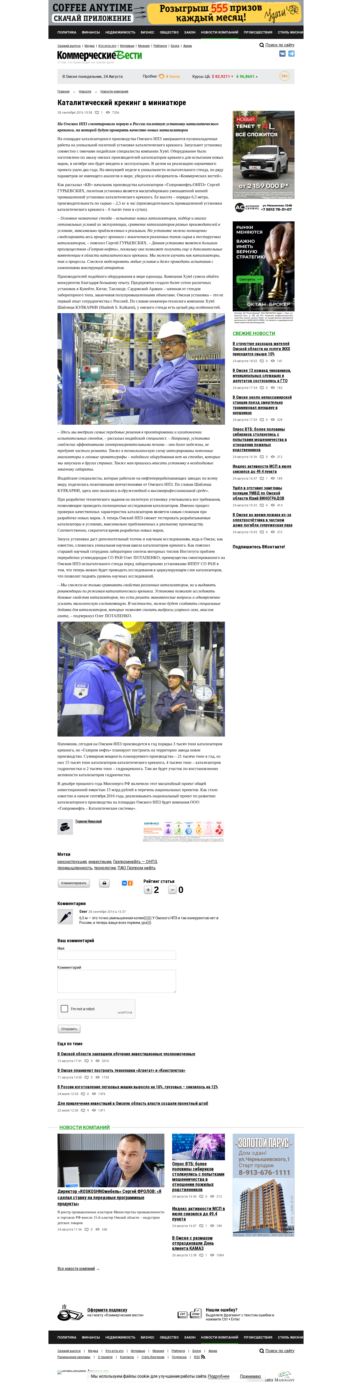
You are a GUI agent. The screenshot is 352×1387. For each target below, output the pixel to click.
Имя (60, 948)
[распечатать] (103, 886)
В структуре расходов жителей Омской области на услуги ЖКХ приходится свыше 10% (261, 348)
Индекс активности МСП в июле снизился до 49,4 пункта (262, 469)
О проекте (105, 1357)
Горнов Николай (89, 821)
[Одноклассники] (130, 883)
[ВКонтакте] (124, 883)
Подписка (179, 1357)
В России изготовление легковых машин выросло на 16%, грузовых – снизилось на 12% (137, 1086)
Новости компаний (85, 1127)
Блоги (175, 46)
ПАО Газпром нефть (137, 867)
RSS (197, 1357)
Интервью (127, 46)
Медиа (90, 46)
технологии (105, 867)
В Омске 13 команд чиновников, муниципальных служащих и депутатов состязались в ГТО (262, 375)
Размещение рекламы (73, 1357)
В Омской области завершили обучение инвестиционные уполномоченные (126, 1053)
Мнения (144, 46)
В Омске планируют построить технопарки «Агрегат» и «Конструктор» (121, 1070)
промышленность (74, 867)
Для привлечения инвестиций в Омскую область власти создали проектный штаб (132, 1103)
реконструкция (72, 861)
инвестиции (99, 861)
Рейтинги (160, 46)
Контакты (127, 1357)
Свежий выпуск (69, 46)
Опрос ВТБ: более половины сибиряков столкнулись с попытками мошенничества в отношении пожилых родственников (260, 439)
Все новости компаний (76, 1268)
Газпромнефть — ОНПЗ (135, 861)
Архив (187, 46)
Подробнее (219, 1376)
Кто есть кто (107, 46)
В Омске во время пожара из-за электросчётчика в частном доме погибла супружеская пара (262, 520)
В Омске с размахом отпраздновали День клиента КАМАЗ (193, 1243)
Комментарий (69, 967)
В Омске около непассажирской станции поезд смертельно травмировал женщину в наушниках (262, 405)
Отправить (69, 1029)
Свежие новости (254, 333)
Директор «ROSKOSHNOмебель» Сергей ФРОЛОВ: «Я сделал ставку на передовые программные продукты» (109, 1197)
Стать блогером (152, 1357)
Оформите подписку (107, 1310)
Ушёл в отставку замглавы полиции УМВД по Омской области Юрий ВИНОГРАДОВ (258, 493)
